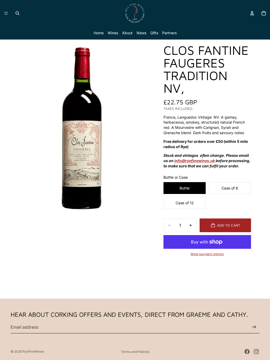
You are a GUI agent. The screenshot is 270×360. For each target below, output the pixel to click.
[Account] (252, 13)
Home (99, 33)
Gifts (154, 33)
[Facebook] (247, 351)
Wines (113, 33)
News (141, 33)
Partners (169, 33)
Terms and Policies (135, 352)
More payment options (207, 254)
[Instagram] (256, 351)
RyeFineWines (33, 351)
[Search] (17, 13)
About (127, 33)
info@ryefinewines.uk (194, 160)
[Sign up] (253, 327)
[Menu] (6, 13)
